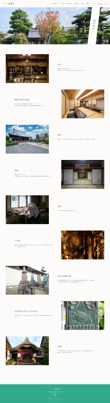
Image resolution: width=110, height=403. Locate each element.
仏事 (63, 3)
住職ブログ (88, 3)
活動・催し (77, 3)
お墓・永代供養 (69, 3)
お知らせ (82, 3)
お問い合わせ (99, 3)
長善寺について (56, 3)
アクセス (94, 3)
